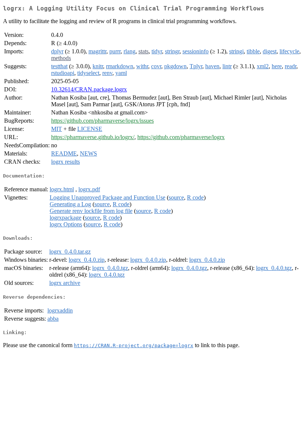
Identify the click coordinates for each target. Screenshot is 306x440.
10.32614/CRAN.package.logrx (89, 89)
